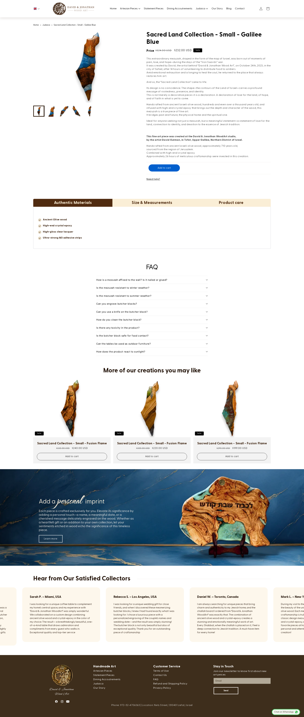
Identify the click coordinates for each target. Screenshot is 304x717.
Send (226, 690)
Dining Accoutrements (106, 679)
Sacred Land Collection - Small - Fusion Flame (72, 443)
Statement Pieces (103, 675)
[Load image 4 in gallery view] (76, 111)
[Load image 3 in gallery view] (64, 111)
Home (36, 25)
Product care (231, 203)
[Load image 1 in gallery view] (38, 111)
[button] (36, 9)
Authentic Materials (73, 203)
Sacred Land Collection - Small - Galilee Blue (75, 25)
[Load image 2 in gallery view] (51, 111)
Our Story (99, 688)
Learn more (50, 539)
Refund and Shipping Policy (170, 684)
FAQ (155, 679)
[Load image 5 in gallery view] (89, 111)
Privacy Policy (162, 688)
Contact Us (160, 675)
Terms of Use (161, 671)
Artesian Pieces (102, 671)
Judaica (46, 25)
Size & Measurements (152, 203)
